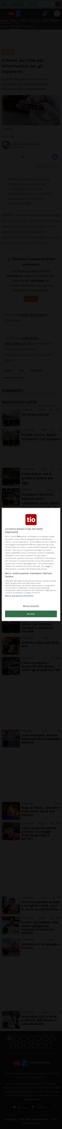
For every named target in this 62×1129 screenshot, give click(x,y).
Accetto (31, 614)
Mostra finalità (31, 606)
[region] (31, 564)
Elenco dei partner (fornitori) (19, 596)
